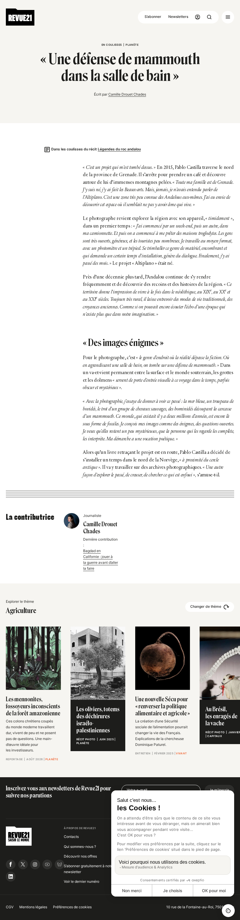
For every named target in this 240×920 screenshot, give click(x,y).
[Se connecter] (198, 17)
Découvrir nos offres (80, 856)
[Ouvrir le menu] (228, 17)
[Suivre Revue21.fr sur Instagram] (35, 864)
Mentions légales (33, 907)
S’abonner (153, 17)
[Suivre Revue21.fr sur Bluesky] (59, 864)
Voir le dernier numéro (81, 882)
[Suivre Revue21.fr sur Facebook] (11, 864)
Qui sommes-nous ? (80, 847)
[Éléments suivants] (231, 649)
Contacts (71, 837)
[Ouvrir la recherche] (209, 17)
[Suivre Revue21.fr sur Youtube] (47, 864)
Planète (132, 44)
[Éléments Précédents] (9, 649)
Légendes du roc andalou (119, 149)
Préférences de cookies (72, 907)
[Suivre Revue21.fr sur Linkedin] (11, 876)
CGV (9, 907)
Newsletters (178, 17)
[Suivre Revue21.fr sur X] (23, 864)
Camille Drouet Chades (127, 94)
